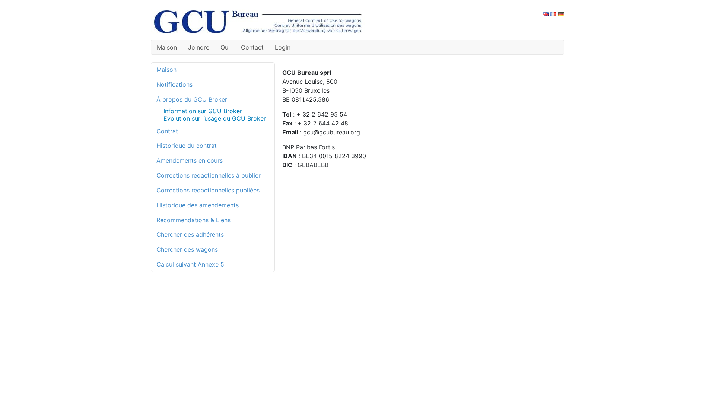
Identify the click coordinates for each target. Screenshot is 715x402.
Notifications (174, 84)
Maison (167, 47)
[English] (546, 13)
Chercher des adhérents (190, 234)
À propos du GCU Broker (191, 99)
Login (282, 47)
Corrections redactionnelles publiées (208, 190)
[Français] (553, 13)
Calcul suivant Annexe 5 (190, 264)
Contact (252, 47)
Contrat (167, 131)
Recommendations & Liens (193, 220)
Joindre (198, 47)
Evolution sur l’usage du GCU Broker (214, 118)
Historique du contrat (186, 145)
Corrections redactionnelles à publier (208, 175)
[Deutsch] (561, 13)
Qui (225, 47)
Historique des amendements (197, 205)
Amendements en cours (189, 160)
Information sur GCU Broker (202, 111)
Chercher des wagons (187, 249)
